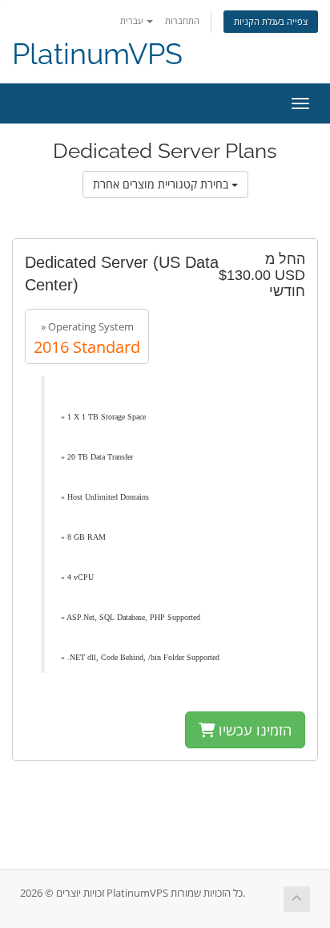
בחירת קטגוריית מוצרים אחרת (162, 184)
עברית (132, 20)
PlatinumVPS (97, 54)
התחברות (182, 20)
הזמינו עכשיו (253, 730)
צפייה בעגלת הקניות (271, 21)
